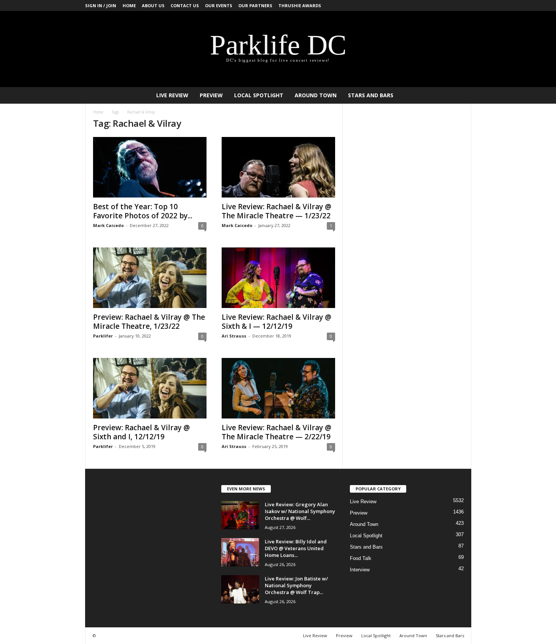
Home (129, 5)
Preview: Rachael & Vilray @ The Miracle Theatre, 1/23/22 (149, 321)
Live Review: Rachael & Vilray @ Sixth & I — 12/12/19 (276, 321)
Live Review (172, 95)
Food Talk (360, 558)
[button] (460, 95)
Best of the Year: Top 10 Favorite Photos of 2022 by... (142, 211)
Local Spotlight (258, 95)
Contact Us (185, 5)
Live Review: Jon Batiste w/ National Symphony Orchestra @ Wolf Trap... (296, 585)
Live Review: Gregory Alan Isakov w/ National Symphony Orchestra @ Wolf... (300, 511)
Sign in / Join (100, 5)
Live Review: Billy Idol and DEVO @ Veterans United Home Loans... (296, 548)
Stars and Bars (370, 95)
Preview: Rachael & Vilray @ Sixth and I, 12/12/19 (141, 432)
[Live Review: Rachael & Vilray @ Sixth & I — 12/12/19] (278, 277)
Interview (360, 569)
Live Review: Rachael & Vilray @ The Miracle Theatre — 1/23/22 (276, 211)
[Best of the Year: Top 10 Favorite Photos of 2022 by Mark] (150, 167)
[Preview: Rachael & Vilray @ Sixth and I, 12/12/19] (150, 388)
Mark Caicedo (108, 225)
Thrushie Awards (299, 5)
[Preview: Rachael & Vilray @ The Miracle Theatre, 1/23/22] (150, 277)
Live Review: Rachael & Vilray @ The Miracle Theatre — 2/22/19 (276, 432)
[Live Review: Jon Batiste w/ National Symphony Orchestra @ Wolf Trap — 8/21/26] (240, 589)
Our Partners (255, 5)
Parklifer (103, 336)
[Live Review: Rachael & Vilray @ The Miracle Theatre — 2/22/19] (278, 388)
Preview (211, 95)
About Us (153, 5)
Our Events (218, 5)
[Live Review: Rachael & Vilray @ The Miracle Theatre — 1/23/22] (278, 167)
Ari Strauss (234, 336)
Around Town (316, 95)
